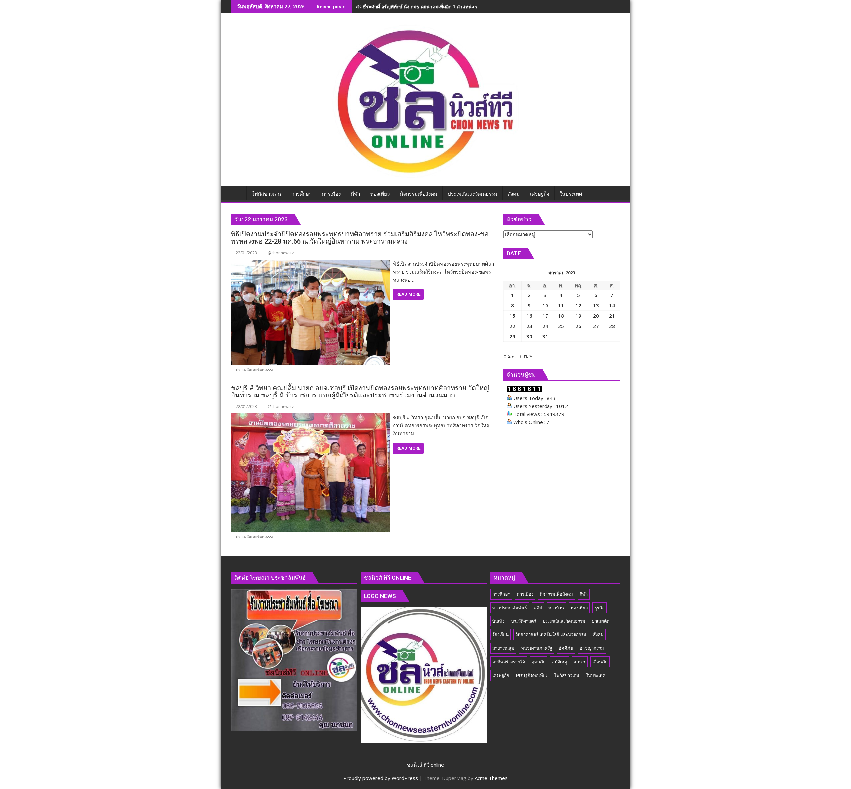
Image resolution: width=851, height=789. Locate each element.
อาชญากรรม (592, 648)
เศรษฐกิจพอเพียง (531, 675)
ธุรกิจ (599, 608)
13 (596, 305)
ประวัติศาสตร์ (523, 621)
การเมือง (525, 594)
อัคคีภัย (566, 648)
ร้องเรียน (500, 634)
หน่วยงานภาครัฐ (536, 648)
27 (596, 326)
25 (561, 326)
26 (578, 326)
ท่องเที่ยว (579, 608)
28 (612, 326)
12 (578, 305)
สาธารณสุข (503, 648)
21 (612, 315)
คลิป (538, 608)
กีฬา (584, 594)
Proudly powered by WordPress (380, 778)
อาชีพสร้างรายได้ (508, 662)
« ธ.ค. (509, 355)
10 (545, 305)
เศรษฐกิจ (500, 675)
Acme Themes (491, 778)
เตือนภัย (600, 662)
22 (512, 326)
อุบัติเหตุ (559, 662)
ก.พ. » (526, 355)
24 (545, 326)
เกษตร (580, 662)
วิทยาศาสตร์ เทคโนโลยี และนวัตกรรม (550, 634)
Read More (408, 294)
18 (561, 315)
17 (545, 315)
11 (561, 305)
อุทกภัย (539, 662)
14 (612, 305)
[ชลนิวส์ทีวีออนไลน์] (237, 192)
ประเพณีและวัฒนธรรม (255, 370)
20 (596, 315)
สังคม (598, 634)
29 (512, 336)
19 (578, 315)
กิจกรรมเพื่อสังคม (556, 594)
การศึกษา (501, 594)
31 (545, 336)
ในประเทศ (595, 675)
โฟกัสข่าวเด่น (566, 675)
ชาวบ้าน (556, 608)
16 (529, 315)
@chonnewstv (281, 253)
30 (529, 336)
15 (512, 315)
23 (529, 326)
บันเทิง (498, 621)
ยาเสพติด (600, 621)
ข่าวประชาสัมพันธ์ (509, 608)
